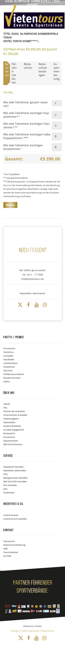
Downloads (8, 492)
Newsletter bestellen (13, 466)
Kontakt (7, 555)
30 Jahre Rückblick (12, 425)
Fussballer (8, 355)
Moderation (9, 433)
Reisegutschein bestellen (15, 477)
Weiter (10, 205)
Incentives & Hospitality (15, 518)
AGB (5, 548)
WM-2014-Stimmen (12, 444)
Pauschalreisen (10, 552)
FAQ (5, 474)
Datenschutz (48, 630)
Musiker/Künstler (11, 377)
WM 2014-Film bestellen (15, 481)
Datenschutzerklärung (14, 544)
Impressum (9, 541)
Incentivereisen (10, 515)
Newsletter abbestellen (14, 470)
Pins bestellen (10, 485)
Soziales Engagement (13, 429)
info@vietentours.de (32, 279)
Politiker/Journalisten (13, 374)
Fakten (6, 403)
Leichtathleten (10, 363)
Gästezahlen (9, 422)
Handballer (8, 359)
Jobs (5, 488)
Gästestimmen (10, 440)
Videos (6, 381)
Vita (5, 407)
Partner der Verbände (14, 411)
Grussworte (9, 437)
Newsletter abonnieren (33, 293)
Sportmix (7, 370)
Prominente (9, 348)
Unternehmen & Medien (15, 414)
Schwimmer (9, 366)
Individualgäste (10, 418)
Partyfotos (8, 352)
